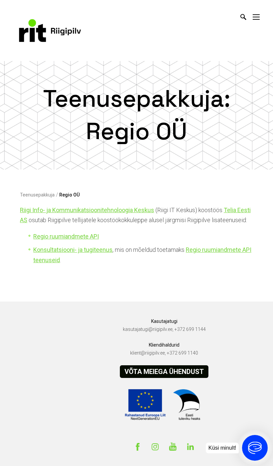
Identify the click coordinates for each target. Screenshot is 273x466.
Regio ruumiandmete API (66, 236)
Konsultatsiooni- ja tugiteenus (73, 249)
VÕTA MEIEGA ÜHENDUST (164, 372)
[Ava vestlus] (255, 448)
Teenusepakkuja (37, 194)
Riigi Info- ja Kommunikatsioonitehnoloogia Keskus (87, 209)
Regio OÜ (69, 194)
